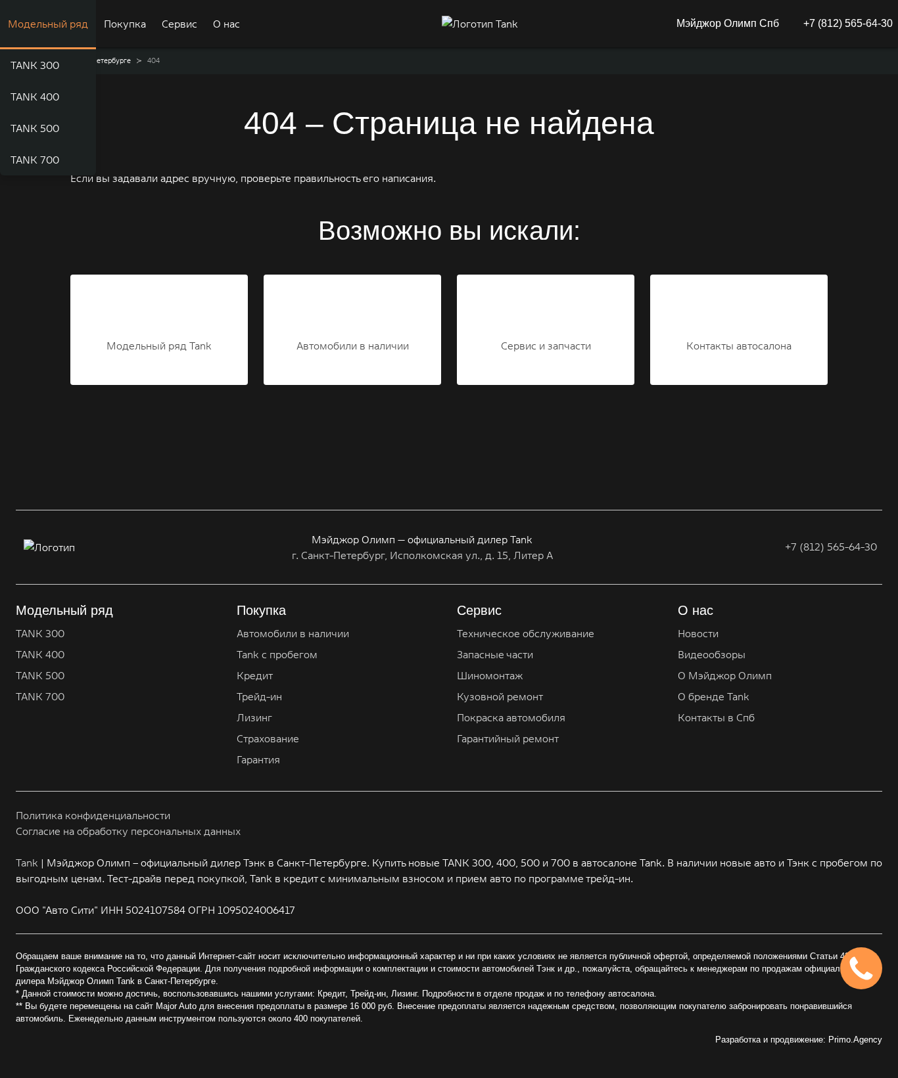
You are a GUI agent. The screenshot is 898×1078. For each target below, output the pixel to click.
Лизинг (254, 717)
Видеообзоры (711, 654)
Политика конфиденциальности (93, 815)
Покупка (125, 23)
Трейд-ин (259, 696)
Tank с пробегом (277, 654)
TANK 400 (35, 96)
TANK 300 (35, 65)
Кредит (255, 675)
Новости (698, 633)
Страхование (268, 738)
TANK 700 (35, 159)
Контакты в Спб (716, 717)
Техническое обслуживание (525, 633)
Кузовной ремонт (500, 696)
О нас (226, 23)
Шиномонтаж (490, 675)
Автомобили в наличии (293, 633)
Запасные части (495, 654)
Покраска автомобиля (511, 717)
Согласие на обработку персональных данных (128, 831)
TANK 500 (35, 128)
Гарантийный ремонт (508, 738)
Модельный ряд (48, 23)
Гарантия (258, 759)
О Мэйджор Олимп (725, 675)
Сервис (179, 23)
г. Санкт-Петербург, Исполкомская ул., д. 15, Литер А (422, 555)
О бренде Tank (713, 696)
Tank (27, 862)
